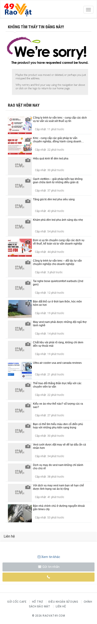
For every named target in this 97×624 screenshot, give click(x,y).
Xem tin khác (50, 557)
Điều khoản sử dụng (63, 601)
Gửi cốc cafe (16, 601)
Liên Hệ (61, 606)
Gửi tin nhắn (51, 567)
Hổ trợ (37, 601)
